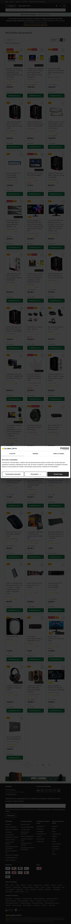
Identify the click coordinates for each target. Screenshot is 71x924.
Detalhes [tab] (35, 453)
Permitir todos (58, 474)
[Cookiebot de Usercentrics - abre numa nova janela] (61, 448)
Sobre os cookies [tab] (58, 453)
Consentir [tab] (12, 453)
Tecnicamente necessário (13, 474)
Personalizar (34, 474)
